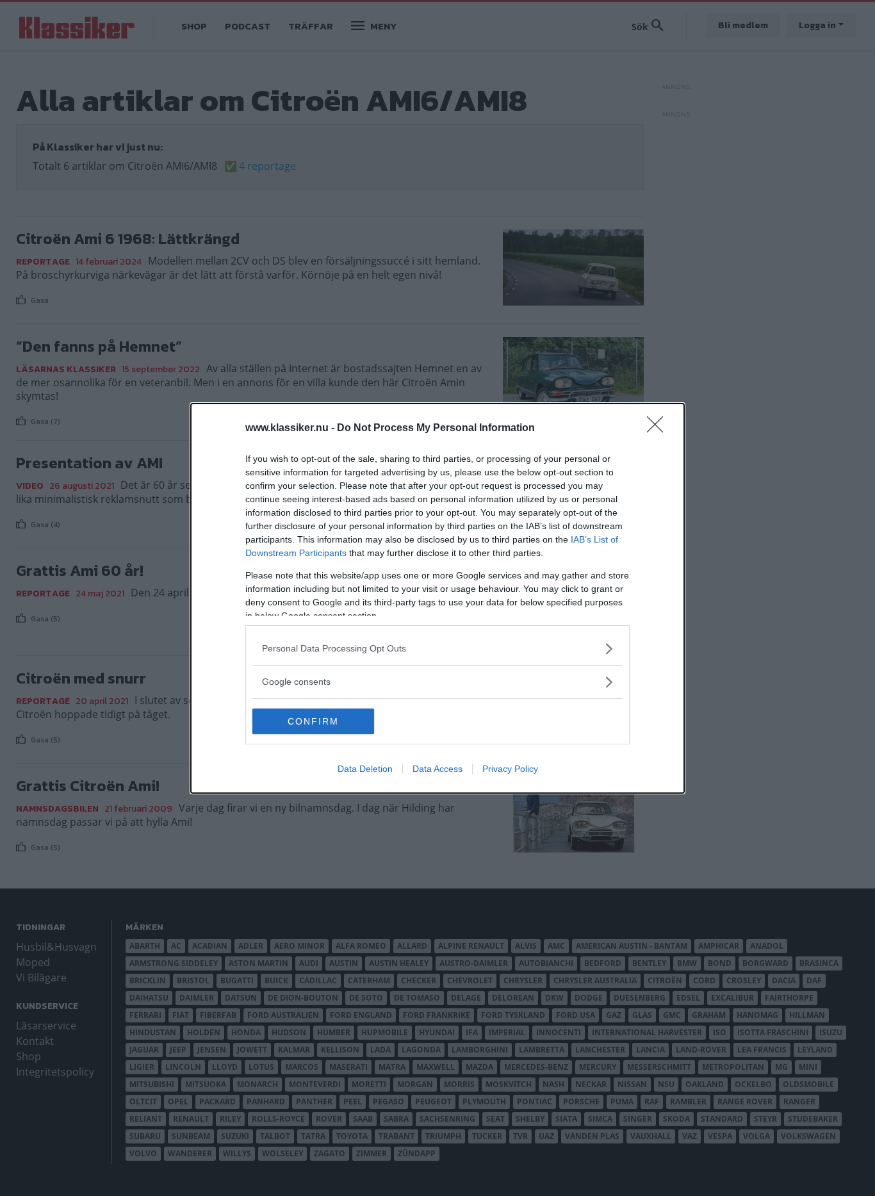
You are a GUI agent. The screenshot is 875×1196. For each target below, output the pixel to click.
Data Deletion (365, 769)
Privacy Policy (510, 769)
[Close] (659, 428)
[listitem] (437, 648)
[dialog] (437, 598)
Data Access (437, 769)
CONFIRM (313, 721)
